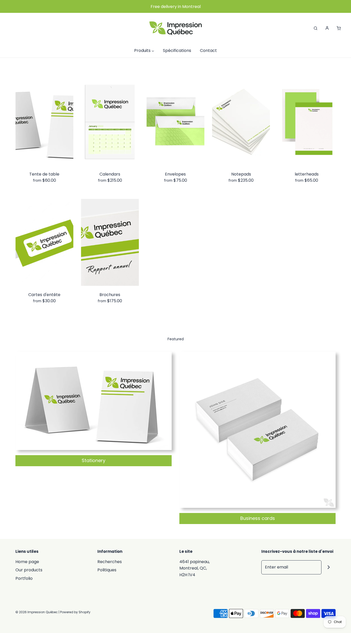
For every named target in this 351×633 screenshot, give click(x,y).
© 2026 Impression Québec (36, 612)
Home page (27, 562)
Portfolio (24, 578)
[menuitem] (144, 50)
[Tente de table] (44, 121)
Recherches (109, 562)
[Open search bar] (315, 28)
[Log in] (327, 28)
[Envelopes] (175, 121)
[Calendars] (110, 121)
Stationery (93, 460)
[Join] (328, 567)
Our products (28, 570)
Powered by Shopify (75, 612)
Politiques (106, 570)
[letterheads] (307, 121)
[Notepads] (241, 121)
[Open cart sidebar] (338, 28)
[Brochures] (110, 242)
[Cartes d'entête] (44, 242)
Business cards (257, 518)
